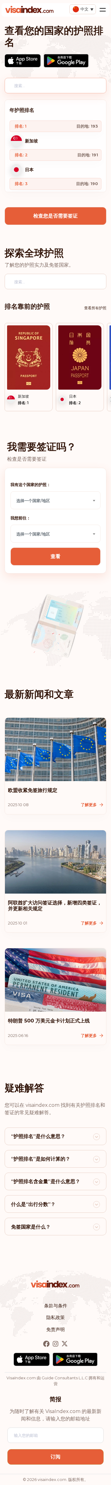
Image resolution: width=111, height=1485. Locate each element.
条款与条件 (55, 1306)
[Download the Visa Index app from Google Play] (66, 60)
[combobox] (55, 500)
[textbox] (55, 501)
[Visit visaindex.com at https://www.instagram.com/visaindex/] (56, 1344)
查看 (55, 556)
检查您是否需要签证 (55, 216)
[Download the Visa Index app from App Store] (23, 60)
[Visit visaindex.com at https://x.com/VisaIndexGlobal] (64, 1344)
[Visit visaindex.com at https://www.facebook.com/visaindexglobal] (47, 1344)
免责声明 (55, 1329)
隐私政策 (55, 1317)
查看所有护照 (95, 308)
